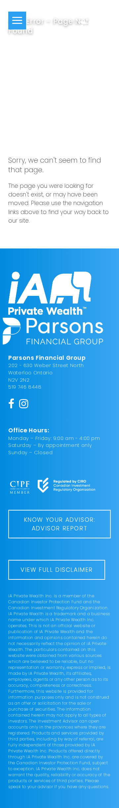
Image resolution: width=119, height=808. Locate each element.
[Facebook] (11, 403)
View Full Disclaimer (56, 570)
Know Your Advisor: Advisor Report (60, 524)
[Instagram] (23, 403)
